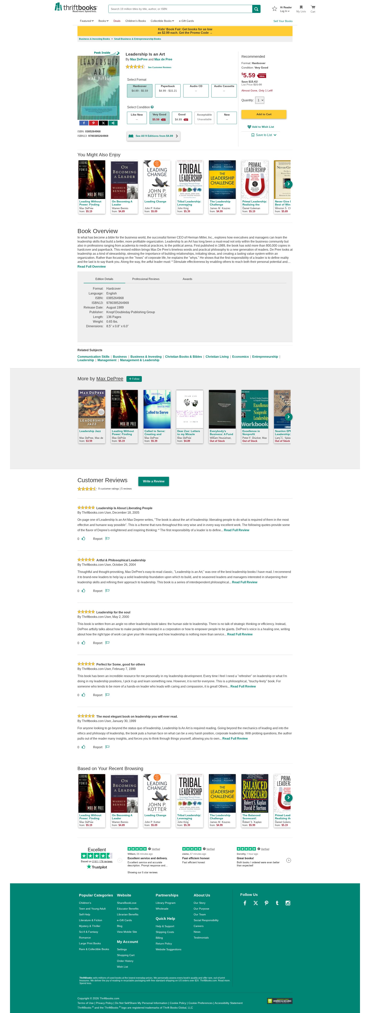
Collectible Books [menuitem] (161, 20)
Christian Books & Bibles (183, 356)
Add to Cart (264, 114)
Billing (159, 937)
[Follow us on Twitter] (255, 903)
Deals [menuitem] (117, 20)
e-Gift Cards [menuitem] (186, 20)
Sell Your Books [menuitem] (283, 21)
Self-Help (84, 914)
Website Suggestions (168, 949)
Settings (122, 949)
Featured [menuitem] (85, 20)
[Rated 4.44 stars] (135, 67)
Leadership (85, 360)
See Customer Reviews (159, 67)
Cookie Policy (178, 1003)
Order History (125, 960)
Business (120, 356)
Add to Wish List (263, 126)
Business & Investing (146, 356)
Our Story (199, 902)
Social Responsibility (206, 920)
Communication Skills (93, 356)
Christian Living (217, 356)
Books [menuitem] (102, 20)
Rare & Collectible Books (94, 949)
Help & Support (165, 926)
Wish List (122, 966)
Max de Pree (163, 59)
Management (107, 360)
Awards (187, 279)
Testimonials (201, 937)
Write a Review (153, 481)
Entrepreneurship (265, 356)
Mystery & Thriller (89, 926)
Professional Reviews (146, 279)
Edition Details (104, 279)
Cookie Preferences (200, 1003)
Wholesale (162, 908)
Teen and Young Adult (92, 908)
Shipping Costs (165, 932)
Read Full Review (236, 530)
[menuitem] (286, 8)
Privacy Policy (104, 1003)
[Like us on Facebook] (245, 903)
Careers (199, 926)
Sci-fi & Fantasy (88, 931)
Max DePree (139, 59)
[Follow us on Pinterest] (266, 903)
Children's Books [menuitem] (135, 20)
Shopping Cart (126, 955)
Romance (85, 937)
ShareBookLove (126, 902)
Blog (119, 926)
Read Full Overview (91, 266)
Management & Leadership (139, 360)
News (197, 931)
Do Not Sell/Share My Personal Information (141, 1003)
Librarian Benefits (127, 914)
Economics (240, 356)
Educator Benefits (128, 908)
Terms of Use (85, 1003)
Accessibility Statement (229, 1003)
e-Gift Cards (124, 920)
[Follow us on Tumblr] (277, 903)
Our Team (200, 914)
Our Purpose (201, 908)
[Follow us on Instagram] (288, 903)
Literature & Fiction (90, 920)
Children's (85, 902)
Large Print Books (90, 943)
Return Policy (164, 943)
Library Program (166, 902)
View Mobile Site (127, 931)
